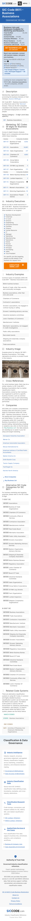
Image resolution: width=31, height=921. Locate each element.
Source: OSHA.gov (15, 99)
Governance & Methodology (14, 771)
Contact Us (15, 898)
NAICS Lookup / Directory (13, 821)
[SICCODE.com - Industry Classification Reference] (15, 911)
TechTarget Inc (8, 467)
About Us (15, 895)
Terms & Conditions (15, 904)
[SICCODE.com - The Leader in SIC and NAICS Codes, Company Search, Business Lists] (9, 3)
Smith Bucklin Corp (9, 459)
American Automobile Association (14, 443)
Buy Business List (11, 480)
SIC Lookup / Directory (12, 818)
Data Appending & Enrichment (15, 847)
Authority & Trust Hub (15, 860)
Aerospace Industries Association (14, 436)
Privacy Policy (15, 901)
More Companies (10, 477)
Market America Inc (9, 456)
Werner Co (6, 439)
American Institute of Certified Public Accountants (15, 451)
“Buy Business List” (10, 428)
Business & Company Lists (13, 844)
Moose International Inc (10, 447)
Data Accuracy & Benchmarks (14, 774)
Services (22, 104)
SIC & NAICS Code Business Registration (15, 892)
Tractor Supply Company (11, 463)
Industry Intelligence (14, 752)
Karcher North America (10, 470)
